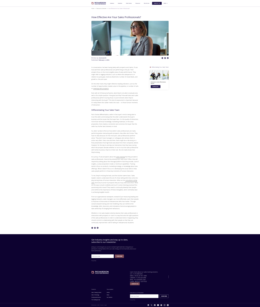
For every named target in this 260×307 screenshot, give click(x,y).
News (108, 294)
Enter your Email (135, 296)
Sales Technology (95, 294)
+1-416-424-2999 (141, 278)
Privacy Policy (93, 260)
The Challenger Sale (95, 299)
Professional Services (96, 297)
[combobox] (166, 3)
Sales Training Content (96, 292)
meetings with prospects (101, 88)
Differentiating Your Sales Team (160, 67)
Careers (101, 305)
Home (92, 8)
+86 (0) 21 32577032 (141, 281)
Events (108, 292)
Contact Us (157, 3)
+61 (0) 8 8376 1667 (140, 279)
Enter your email (96, 256)
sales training (120, 157)
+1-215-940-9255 (137, 274)
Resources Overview (101, 8)
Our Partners (109, 297)
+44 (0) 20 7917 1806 (140, 276)
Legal (106, 305)
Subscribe (119, 256)
